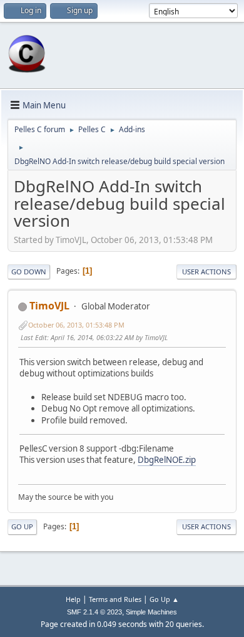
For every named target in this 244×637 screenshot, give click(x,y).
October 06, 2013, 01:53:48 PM (76, 324)
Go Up (22, 526)
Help (73, 599)
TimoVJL (49, 306)
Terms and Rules (115, 599)
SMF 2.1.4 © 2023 (94, 612)
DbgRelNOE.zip (167, 459)
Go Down (28, 271)
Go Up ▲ (164, 599)
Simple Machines (151, 612)
